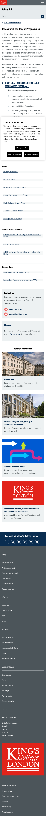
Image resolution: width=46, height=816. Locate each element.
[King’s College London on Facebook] (7, 542)
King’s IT (13, 653)
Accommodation (16, 643)
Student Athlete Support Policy (14, 203)
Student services (16, 638)
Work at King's (15, 696)
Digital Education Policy (11, 244)
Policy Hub (7, 9)
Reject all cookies (14, 154)
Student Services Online (14, 466)
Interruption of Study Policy (12, 219)
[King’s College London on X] (13, 542)
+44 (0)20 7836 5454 (9, 717)
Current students (16, 611)
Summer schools (16, 584)
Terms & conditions (16, 786)
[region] (23, 138)
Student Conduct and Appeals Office (16, 272)
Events (12, 680)
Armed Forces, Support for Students (16, 195)
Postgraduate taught (17, 568)
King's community (16, 701)
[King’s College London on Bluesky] (37, 542)
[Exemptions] (23, 364)
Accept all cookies (31, 154)
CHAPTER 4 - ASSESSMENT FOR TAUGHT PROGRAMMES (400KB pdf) (22, 84)
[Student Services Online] (23, 451)
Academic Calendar (17, 659)
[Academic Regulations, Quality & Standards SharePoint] (23, 406)
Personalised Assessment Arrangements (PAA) (20, 280)
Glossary (7, 325)
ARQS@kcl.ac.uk (15, 309)
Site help (12, 801)
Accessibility (13, 807)
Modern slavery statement (18, 796)
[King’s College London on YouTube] (31, 542)
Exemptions (9, 379)
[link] (24, 84)
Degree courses (16, 563)
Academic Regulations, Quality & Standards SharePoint (18, 423)
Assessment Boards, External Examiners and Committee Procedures (21, 510)
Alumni (12, 621)
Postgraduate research (18, 573)
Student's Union (16, 686)
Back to (12, 23)
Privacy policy (14, 791)
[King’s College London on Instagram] (19, 542)
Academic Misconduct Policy (13, 211)
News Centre (15, 675)
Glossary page (15, 334)
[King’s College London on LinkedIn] (25, 542)
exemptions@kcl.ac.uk (18, 314)
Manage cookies (15, 812)
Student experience (17, 589)
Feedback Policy (9, 179)
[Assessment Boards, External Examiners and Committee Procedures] (23, 493)
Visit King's (14, 691)
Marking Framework (10, 172)
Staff (12, 616)
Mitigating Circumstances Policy (14, 187)
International (14, 579)
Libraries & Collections (18, 648)
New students (15, 606)
